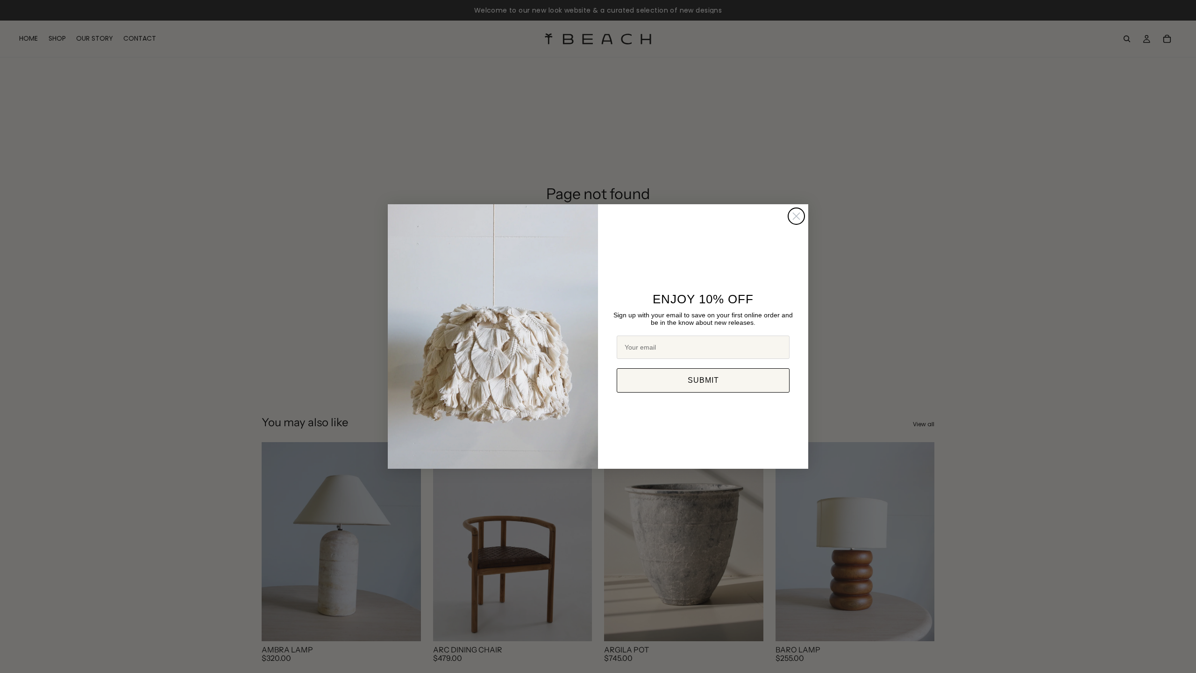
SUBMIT (703, 380)
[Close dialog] (796, 216)
